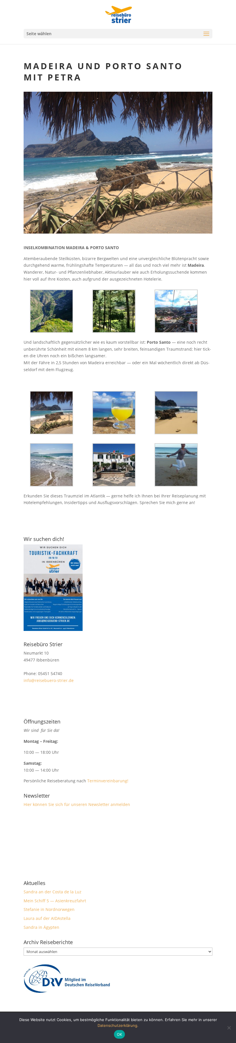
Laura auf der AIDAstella (47, 918)
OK (119, 1034)
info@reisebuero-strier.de (49, 680)
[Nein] (229, 1028)
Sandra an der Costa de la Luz (52, 891)
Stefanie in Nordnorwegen (49, 909)
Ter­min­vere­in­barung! (108, 780)
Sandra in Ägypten (41, 927)
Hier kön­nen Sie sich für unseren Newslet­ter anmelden (77, 804)
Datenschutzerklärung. (118, 1025)
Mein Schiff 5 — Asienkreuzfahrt (55, 900)
